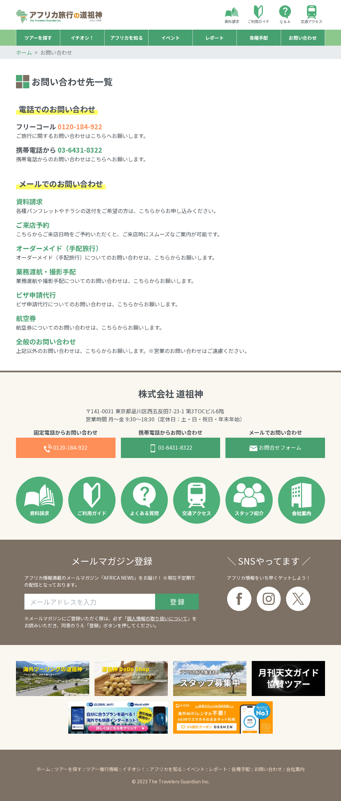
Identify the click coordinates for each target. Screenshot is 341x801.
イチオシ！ (134, 769)
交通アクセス (311, 21)
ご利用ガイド (258, 21)
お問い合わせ (268, 769)
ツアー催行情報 (102, 769)
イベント (195, 769)
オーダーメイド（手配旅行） (59, 248)
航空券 (26, 318)
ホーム (24, 52)
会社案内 (295, 769)
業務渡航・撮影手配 (46, 271)
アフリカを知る (166, 769)
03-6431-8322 (80, 150)
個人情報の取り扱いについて (157, 618)
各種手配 (240, 769)
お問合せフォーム (279, 447)
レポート (218, 769)
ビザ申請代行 (36, 295)
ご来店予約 (32, 225)
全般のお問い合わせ (46, 341)
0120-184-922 (70, 447)
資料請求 (231, 21)
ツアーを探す (68, 769)
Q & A (285, 21)
